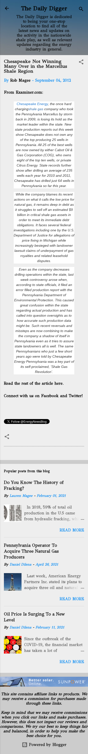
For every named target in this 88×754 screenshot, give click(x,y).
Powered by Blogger (47, 744)
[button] (81, 63)
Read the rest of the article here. (34, 383)
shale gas (35, 109)
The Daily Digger (44, 8)
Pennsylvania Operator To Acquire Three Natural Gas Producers (31, 551)
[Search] (81, 9)
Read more (72, 530)
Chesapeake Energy (32, 104)
